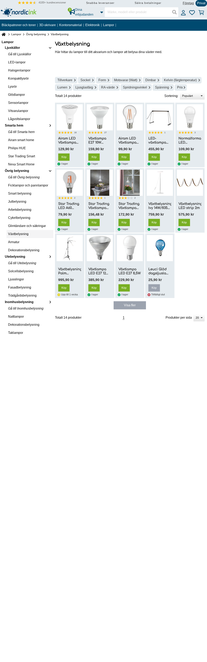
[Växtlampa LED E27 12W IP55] (100, 248)
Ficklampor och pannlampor (28, 185)
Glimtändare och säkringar (27, 226)
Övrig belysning (36, 34)
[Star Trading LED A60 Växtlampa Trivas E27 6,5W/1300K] (70, 183)
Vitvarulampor (18, 111)
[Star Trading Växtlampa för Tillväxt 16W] (100, 183)
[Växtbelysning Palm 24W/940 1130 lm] (70, 248)
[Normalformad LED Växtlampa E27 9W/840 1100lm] (190, 117)
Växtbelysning (18, 234)
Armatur (13, 242)
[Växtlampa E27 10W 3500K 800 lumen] (100, 117)
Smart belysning (19, 193)
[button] (42, 2)
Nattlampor (16, 316)
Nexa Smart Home (21, 164)
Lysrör (12, 86)
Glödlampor (16, 94)
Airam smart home (21, 140)
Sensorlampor (18, 102)
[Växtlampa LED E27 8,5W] (130, 248)
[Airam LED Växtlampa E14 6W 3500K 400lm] (70, 117)
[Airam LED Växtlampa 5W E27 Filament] (130, 117)
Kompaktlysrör (18, 78)
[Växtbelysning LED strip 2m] (190, 183)
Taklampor (15, 332)
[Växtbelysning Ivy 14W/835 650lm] (160, 183)
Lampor (16, 34)
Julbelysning (17, 201)
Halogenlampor (19, 70)
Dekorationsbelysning (23, 250)
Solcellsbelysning (21, 271)
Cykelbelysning (19, 217)
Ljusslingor (16, 279)
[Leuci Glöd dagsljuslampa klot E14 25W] (160, 248)
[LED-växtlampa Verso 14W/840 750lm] (160, 117)
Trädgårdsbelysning (22, 295)
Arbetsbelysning (19, 209)
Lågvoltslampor (19, 119)
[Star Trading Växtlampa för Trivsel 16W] (130, 183)
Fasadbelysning (19, 287)
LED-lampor (16, 62)
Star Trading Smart (21, 156)
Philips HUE (17, 148)
